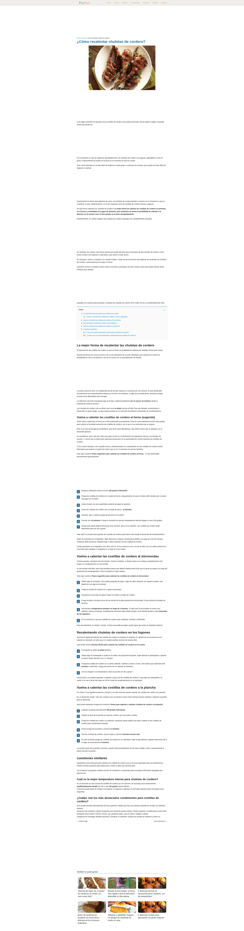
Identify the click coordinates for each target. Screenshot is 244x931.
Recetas (125, 3)
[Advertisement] (122, 22)
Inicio (109, 3)
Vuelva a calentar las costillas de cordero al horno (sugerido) (107, 317)
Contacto (164, 3)
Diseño (155, 3)
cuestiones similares (90, 329)
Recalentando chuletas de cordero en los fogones (100, 323)
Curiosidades (135, 3)
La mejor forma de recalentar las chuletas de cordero (101, 313)
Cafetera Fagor (83, 821)
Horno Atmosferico (160, 821)
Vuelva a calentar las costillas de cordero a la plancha (101, 326)
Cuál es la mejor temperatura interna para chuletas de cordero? (108, 332)
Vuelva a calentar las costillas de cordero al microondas (102, 320)
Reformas (146, 3)
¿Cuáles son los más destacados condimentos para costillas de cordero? (111, 335)
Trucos (116, 3)
